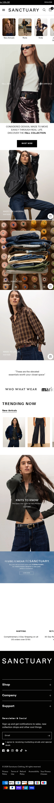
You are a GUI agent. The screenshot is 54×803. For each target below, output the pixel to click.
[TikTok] (22, 750)
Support (8, 706)
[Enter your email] (49, 735)
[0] (50, 10)
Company (9, 695)
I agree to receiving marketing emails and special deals (28, 743)
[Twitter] (9, 750)
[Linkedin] (27, 750)
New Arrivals (9, 411)
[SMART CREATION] (27, 433)
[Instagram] (13, 750)
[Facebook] (4, 750)
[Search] (44, 10)
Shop (6, 684)
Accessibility (34, 772)
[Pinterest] (18, 750)
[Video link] (27, 83)
